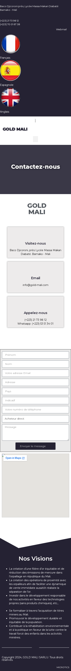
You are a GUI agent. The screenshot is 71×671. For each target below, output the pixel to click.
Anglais (4, 111)
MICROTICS (63, 667)
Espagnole (6, 85)
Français (5, 57)
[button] (35, 139)
